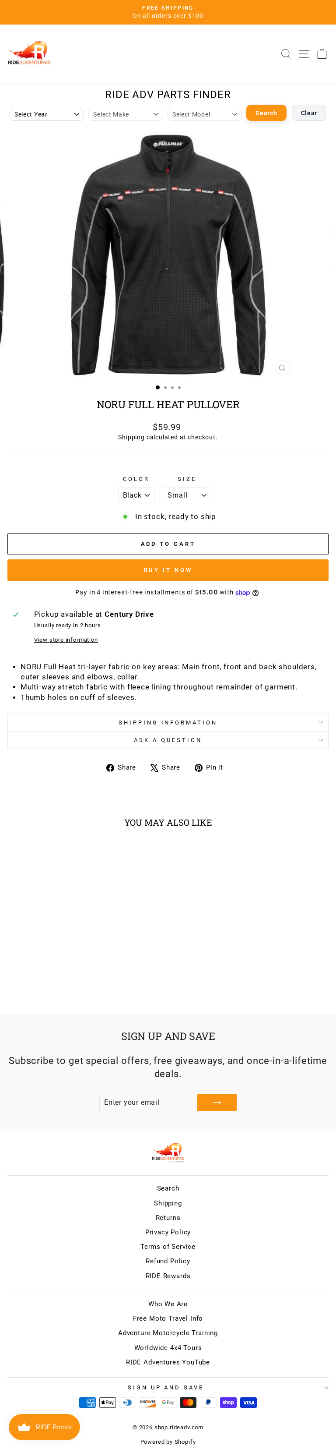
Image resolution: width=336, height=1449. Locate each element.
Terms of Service (168, 1247)
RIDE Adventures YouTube (168, 1362)
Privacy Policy (168, 1232)
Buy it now (168, 570)
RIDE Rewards (168, 1276)
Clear (309, 113)
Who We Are (168, 1304)
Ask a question (168, 740)
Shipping (131, 437)
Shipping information (168, 722)
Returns (168, 1218)
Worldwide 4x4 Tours (168, 1348)
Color (136, 479)
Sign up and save (166, 1387)
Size (187, 479)
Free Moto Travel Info (168, 1318)
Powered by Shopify (168, 1441)
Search (266, 113)
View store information (66, 639)
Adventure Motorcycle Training (168, 1333)
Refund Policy (168, 1261)
